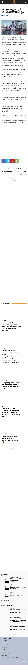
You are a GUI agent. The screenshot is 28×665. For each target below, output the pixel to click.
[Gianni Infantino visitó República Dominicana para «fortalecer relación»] (14, 342)
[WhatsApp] (17, 161)
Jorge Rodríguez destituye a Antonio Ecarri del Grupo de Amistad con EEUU (17, 611)
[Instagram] (20, 661)
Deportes (14, 7)
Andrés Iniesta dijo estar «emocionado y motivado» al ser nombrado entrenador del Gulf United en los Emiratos (11, 326)
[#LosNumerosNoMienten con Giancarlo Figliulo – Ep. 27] (5, 594)
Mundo (11, 625)
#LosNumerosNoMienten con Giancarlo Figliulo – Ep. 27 (18, 594)
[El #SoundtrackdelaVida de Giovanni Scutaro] (5, 580)
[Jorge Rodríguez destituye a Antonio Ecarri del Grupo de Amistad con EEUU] (5, 610)
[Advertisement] (14, 144)
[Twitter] (8, 161)
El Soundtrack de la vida (14, 577)
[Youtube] (25, 661)
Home (2, 7)
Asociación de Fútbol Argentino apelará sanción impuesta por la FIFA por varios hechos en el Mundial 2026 (11, 412)
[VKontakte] (22, 661)
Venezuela (12, 608)
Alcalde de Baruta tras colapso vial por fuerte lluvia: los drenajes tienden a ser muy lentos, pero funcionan (21, 171)
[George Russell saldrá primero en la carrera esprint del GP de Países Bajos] (14, 428)
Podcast (11, 584)
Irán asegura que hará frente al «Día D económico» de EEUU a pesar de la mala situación (18, 628)
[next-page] (5, 445)
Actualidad (8, 7)
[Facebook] (3, 161)
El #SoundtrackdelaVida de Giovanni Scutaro (17, 579)
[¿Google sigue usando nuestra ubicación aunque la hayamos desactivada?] (5, 587)
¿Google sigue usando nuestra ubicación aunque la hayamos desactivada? (18, 587)
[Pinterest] (12, 161)
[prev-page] (2, 445)
